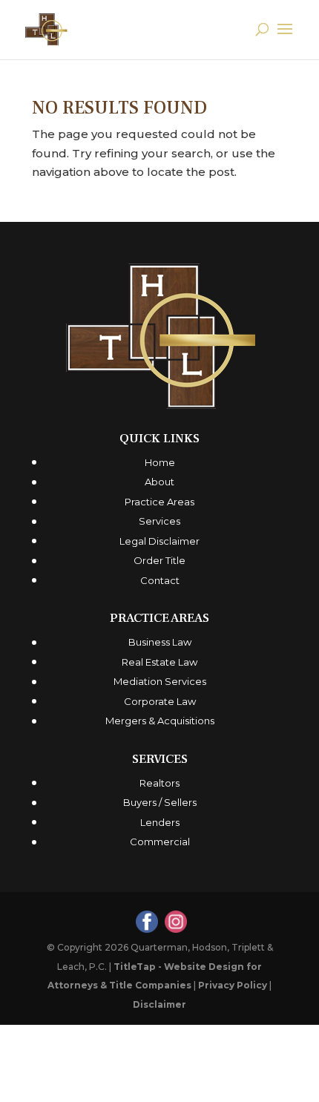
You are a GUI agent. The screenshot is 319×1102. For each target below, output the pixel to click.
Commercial (160, 841)
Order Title (159, 560)
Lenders (160, 822)
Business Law (159, 642)
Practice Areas (159, 502)
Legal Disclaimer (159, 541)
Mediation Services (160, 681)
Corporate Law (160, 701)
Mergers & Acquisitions (159, 721)
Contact (160, 580)
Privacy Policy (232, 985)
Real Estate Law (159, 662)
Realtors (159, 783)
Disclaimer (159, 1004)
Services (159, 521)
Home (160, 462)
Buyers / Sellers (160, 802)
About (159, 482)
